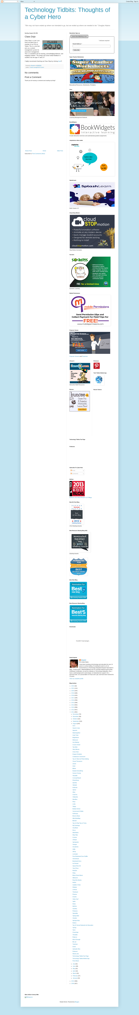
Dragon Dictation (77, 754)
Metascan (75, 740)
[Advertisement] (44, 137)
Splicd (74, 790)
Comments (75, 473)
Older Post (60, 151)
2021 (72, 688)
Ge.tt (74, 725)
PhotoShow (76, 780)
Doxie (74, 946)
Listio (74, 804)
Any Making (76, 742)
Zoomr (74, 763)
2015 (72, 702)
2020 (72, 690)
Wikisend (75, 878)
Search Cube (76, 728)
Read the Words (77, 880)
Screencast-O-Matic (78, 811)
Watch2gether (76, 733)
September (76, 721)
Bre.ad (74, 942)
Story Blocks (76, 749)
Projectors (85, 356)
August (75, 723)
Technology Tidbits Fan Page (81, 956)
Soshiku (75, 908)
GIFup (74, 851)
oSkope (75, 839)
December (76, 714)
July (74, 964)
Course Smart (76, 744)
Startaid (75, 785)
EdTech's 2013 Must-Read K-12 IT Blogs (81, 497)
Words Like (76, 953)
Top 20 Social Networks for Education (83, 925)
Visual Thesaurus (77, 761)
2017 (72, 698)
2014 (72, 705)
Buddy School (76, 809)
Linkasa (75, 889)
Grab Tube (75, 735)
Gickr (74, 766)
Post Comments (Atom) (38, 153)
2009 (72, 983)
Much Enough (76, 939)
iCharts (75, 896)
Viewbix (75, 918)
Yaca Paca (75, 868)
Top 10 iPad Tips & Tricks (79, 823)
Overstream (76, 858)
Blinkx (74, 768)
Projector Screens (74, 356)
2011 (72, 712)
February (75, 976)
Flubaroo (75, 911)
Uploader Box (76, 949)
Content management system (36, 67)
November (76, 716)
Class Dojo (76, 752)
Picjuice (75, 894)
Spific (74, 901)
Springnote (76, 842)
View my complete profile (76, 678)
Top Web (75, 747)
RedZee (75, 870)
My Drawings (76, 825)
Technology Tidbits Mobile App (81, 958)
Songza (75, 844)
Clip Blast (75, 828)
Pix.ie (74, 830)
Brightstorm (76, 737)
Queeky (75, 782)
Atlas (74, 792)
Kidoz (74, 904)
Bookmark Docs (77, 861)
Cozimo (75, 837)
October (75, 719)
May (74, 968)
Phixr (74, 801)
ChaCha (75, 794)
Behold (75, 820)
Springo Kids (76, 920)
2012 (72, 709)
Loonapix (75, 854)
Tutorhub (75, 944)
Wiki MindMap (76, 818)
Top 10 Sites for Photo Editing (81, 759)
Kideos (74, 923)
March (75, 973)
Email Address (77, 43)
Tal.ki (74, 930)
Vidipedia (75, 797)
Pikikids (75, 887)
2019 (72, 693)
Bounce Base (76, 816)
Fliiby (74, 873)
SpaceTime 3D (77, 866)
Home (44, 151)
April (74, 971)
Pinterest (75, 951)
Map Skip (75, 835)
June (74, 966)
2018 (72, 695)
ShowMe (75, 775)
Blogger (77, 1002)
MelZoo (75, 906)
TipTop (74, 927)
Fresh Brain (76, 961)
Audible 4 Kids (77, 885)
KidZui (74, 882)
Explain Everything (78, 771)
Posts (73, 470)
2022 (72, 686)
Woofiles (75, 799)
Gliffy (74, 849)
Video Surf (75, 899)
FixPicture (75, 813)
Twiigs (74, 806)
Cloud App (75, 932)
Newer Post (28, 151)
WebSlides (76, 832)
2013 (72, 707)
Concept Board (77, 778)
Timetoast (75, 892)
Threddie (75, 934)
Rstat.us (75, 937)
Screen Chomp (77, 773)
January (75, 978)
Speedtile (75, 913)
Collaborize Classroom (79, 756)
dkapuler (83, 660)
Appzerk (75, 730)
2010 (72, 981)
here (59, 61)
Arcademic (75, 847)
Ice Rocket (75, 863)
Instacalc (75, 787)
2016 (72, 700)
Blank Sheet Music (78, 875)
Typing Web (76, 915)
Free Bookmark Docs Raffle (80, 856)
